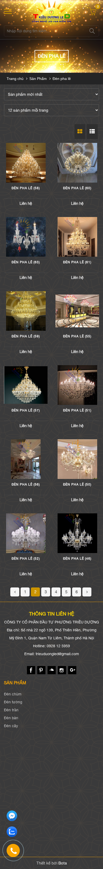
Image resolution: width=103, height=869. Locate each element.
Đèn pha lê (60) (77, 188)
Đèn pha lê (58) (26, 188)
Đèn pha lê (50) (77, 484)
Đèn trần (11, 710)
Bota (62, 863)
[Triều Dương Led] (51, 11)
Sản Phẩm (38, 78)
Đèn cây (11, 726)
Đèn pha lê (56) (26, 484)
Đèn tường (13, 702)
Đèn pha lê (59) (26, 336)
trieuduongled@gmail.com (57, 654)
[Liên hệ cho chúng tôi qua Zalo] (12, 832)
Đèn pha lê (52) (26, 558)
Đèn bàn (11, 718)
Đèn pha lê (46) (77, 558)
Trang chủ (15, 78)
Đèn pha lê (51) (77, 410)
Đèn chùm (12, 694)
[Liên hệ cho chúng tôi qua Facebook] (12, 816)
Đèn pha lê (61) (77, 262)
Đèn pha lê (62, 78)
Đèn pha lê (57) (26, 410)
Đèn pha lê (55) (77, 336)
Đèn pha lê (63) (26, 262)
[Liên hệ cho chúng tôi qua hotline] (16, 853)
